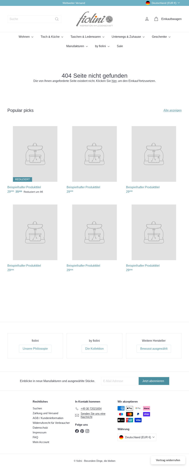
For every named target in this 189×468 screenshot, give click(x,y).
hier (114, 80)
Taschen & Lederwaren (86, 36)
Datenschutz (40, 427)
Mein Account (41, 442)
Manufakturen (75, 46)
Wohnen (24, 36)
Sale (120, 46)
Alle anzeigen (173, 110)
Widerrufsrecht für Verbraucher (51, 422)
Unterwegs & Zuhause (127, 36)
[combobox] (34, 19)
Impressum (40, 432)
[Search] (56, 19)
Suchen (37, 408)
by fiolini (101, 46)
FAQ (35, 437)
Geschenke (160, 36)
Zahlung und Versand (45, 413)
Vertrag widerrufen (168, 460)
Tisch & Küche (50, 36)
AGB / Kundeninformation (48, 418)
